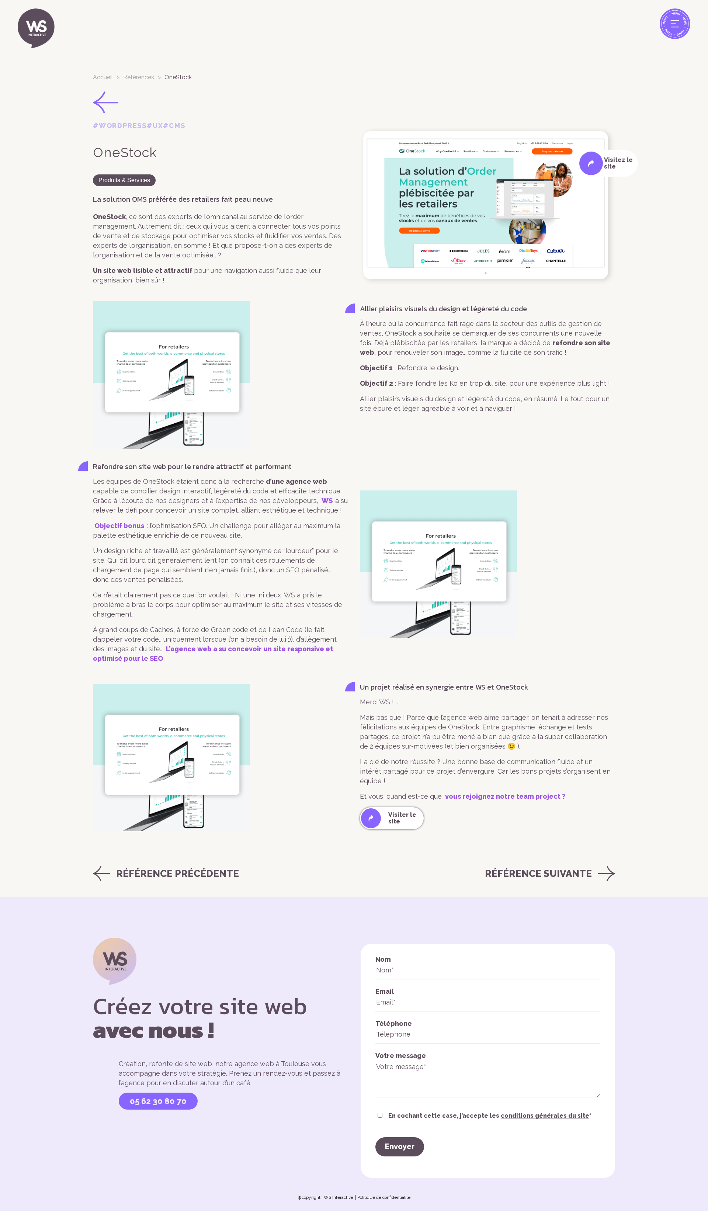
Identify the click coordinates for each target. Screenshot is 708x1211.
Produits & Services (124, 180)
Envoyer (399, 1146)
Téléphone (393, 1023)
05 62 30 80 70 (158, 1101)
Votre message (400, 1055)
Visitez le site (618, 163)
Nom (383, 959)
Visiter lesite (402, 818)
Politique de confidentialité (383, 1197)
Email (384, 991)
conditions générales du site (545, 1115)
